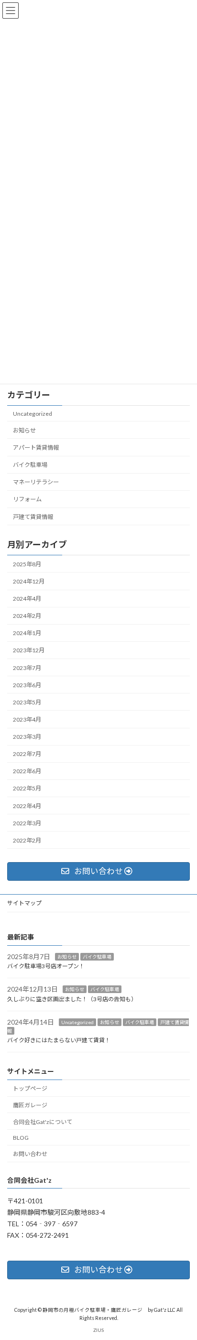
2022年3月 (27, 822)
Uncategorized (32, 413)
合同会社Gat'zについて (42, 1121)
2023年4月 (27, 719)
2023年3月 (27, 736)
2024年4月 (27, 598)
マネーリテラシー (36, 482)
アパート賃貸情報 (36, 447)
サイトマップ (24, 903)
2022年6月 (27, 771)
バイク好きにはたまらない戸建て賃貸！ (58, 1040)
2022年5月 (27, 788)
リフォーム (27, 499)
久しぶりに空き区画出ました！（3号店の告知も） (72, 999)
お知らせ (24, 430)
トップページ (30, 1088)
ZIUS (98, 1330)
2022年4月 (27, 805)
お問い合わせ (30, 1153)
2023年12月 (28, 650)
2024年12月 (28, 581)
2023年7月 (27, 667)
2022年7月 (27, 753)
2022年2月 (27, 840)
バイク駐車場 (30, 464)
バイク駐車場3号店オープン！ (46, 966)
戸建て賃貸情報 (33, 516)
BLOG (21, 1137)
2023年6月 (27, 684)
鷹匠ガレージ (30, 1105)
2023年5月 (27, 702)
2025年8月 (27, 564)
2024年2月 (27, 615)
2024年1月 (27, 633)
